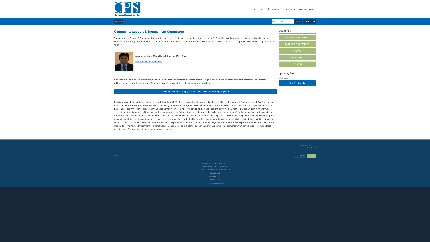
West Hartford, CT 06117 (224, 170)
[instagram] (314, 146)
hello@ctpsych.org (215, 176)
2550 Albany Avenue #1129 (206, 170)
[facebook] (302, 146)
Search (297, 21)
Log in (311, 156)
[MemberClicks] (127, 9)
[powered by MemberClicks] (215, 184)
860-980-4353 (215, 173)
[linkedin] (310, 146)
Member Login (309, 21)
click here (206, 83)
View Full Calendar (297, 83)
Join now (301, 156)
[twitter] (306, 146)
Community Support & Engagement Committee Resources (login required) (195, 91)
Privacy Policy (215, 179)
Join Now (118, 21)
